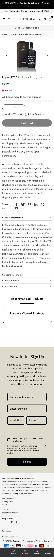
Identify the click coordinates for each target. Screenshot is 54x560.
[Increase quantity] (22, 107)
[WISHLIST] (44, 19)
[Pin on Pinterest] (29, 204)
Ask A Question (35, 114)
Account (25, 553)
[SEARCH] (9, 19)
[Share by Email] (16, 208)
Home (4, 34)
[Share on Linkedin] (36, 204)
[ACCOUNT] (39, 19)
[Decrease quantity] (5, 107)
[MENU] (4, 19)
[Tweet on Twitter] (23, 204)
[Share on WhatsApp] (42, 204)
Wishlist (48, 553)
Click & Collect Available (27, 27)
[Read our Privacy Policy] (45, 446)
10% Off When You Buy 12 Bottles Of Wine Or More (27, 4)
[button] (47, 56)
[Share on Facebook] (16, 204)
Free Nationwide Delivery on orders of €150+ (27, 11)
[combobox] (15, 420)
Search (36, 553)
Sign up (27, 462)
